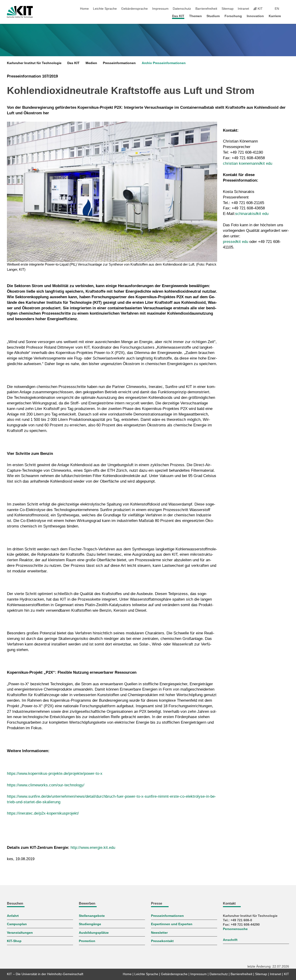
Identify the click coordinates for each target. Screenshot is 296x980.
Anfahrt (13, 916)
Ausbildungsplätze (94, 932)
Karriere (275, 16)
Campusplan (17, 924)
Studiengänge (90, 924)
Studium (213, 16)
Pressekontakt (162, 941)
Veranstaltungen (20, 932)
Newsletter (159, 932)
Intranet (243, 8)
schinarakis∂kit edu (251, 213)
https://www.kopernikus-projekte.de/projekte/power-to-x (54, 773)
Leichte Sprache (105, 8)
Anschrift (230, 940)
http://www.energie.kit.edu (93, 847)
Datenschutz (182, 8)
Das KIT (178, 16)
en (277, 8)
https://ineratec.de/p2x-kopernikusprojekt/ (43, 813)
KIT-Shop (14, 941)
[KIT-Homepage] (20, 12)
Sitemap (228, 8)
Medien (91, 63)
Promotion (87, 941)
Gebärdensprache (134, 8)
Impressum (160, 8)
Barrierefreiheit (206, 8)
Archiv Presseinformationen (164, 63)
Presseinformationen (119, 63)
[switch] (287, 9)
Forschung (233, 16)
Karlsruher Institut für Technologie (34, 63)
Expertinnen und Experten (171, 924)
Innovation (255, 16)
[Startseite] (287, 16)
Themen (195, 16)
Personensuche (235, 929)
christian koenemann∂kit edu (247, 163)
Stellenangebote (92, 916)
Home (84, 8)
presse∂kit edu (235, 241)
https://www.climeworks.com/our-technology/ (45, 785)
